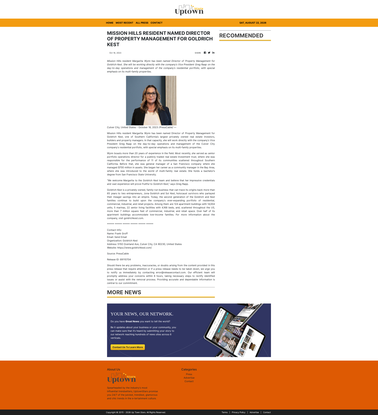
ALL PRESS (142, 22)
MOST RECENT (124, 22)
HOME (109, 22)
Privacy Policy (238, 412)
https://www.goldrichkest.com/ (134, 247)
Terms (225, 412)
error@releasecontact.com (171, 272)
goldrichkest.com (133, 218)
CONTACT (157, 22)
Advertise (189, 377)
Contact (189, 381)
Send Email (120, 237)
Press (189, 374)
